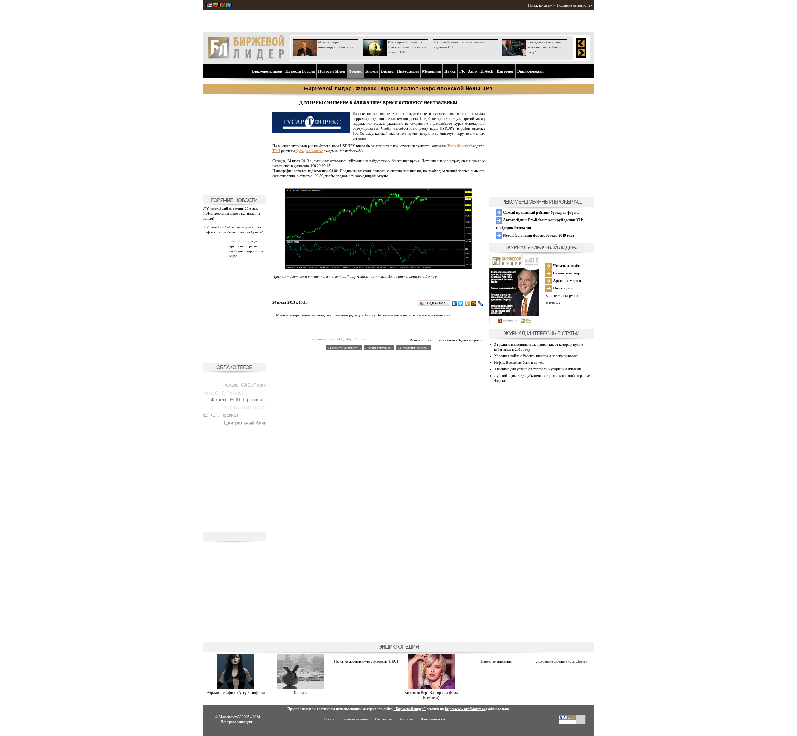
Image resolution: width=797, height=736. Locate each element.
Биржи (371, 71)
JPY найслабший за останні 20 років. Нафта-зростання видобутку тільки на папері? (231, 213)
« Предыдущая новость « (344, 347)
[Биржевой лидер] (246, 59)
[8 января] (300, 688)
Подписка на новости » (574, 5)
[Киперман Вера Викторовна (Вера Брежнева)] (431, 688)
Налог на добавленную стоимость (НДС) (366, 661)
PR (462, 71)
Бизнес (387, 71)
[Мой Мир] (474, 303)
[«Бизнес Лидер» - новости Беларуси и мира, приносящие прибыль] (222, 5)
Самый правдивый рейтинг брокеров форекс (540, 212)
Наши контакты (433, 719)
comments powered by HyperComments (341, 339)
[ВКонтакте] (454, 303)
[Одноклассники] (467, 303)
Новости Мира (331, 71)
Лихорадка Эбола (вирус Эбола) (561, 661)
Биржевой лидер (267, 71)
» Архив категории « (379, 347)
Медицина (431, 71)
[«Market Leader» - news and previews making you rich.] (209, 5)
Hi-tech (486, 71)
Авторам (406, 719)
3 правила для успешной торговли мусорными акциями (537, 369)
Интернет (505, 71)
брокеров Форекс (309, 151)
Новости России (300, 71)
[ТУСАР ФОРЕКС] (311, 132)
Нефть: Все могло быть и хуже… (519, 362)
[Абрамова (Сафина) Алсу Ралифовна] (235, 688)
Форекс (355, 71)
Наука (450, 71)
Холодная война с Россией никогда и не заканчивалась (536, 356)
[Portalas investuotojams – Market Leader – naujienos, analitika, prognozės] (216, 5)
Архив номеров (566, 280)
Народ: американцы (496, 661)
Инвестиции (408, 71)
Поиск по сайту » (541, 5)
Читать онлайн (566, 265)
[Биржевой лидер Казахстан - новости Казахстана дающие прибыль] (229, 5)
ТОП (276, 151)
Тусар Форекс (458, 146)
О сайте (328, 719)
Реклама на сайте (355, 719)
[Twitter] (461, 303)
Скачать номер (566, 273)
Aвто (472, 71)
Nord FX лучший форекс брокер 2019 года (538, 235)
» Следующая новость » (413, 347)
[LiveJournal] (480, 303)
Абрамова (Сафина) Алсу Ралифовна (236, 693)
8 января (301, 693)
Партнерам (562, 288)
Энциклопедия (530, 71)
